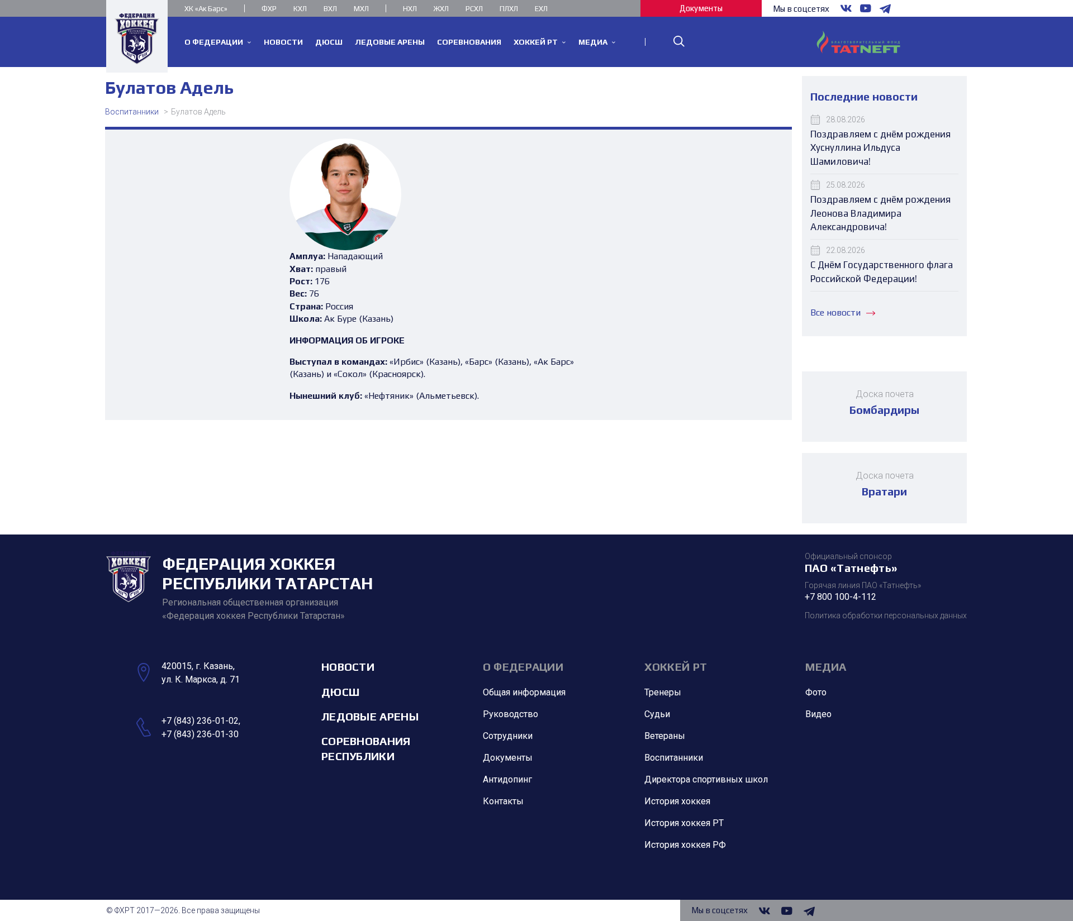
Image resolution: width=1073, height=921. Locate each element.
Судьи (657, 714)
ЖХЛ (441, 8)
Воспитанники (132, 111)
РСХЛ (474, 8)
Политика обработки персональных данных (886, 615)
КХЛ (300, 8)
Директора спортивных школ (706, 779)
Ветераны (664, 736)
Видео (818, 714)
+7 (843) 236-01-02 (200, 720)
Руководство (510, 714)
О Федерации (523, 666)
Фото (816, 692)
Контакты (503, 801)
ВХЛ (330, 8)
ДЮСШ (340, 691)
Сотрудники (508, 736)
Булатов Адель (198, 111)
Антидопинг (507, 779)
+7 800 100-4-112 (840, 596)
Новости (347, 666)
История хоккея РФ (685, 844)
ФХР (269, 8)
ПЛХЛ (509, 8)
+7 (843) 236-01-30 (200, 734)
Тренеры (662, 692)
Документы (701, 8)
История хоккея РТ (684, 823)
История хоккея (677, 801)
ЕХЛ (541, 8)
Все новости (835, 312)
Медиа (826, 666)
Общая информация (524, 692)
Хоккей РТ (676, 666)
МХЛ (361, 8)
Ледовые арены (370, 716)
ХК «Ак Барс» (205, 8)
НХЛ (410, 8)
